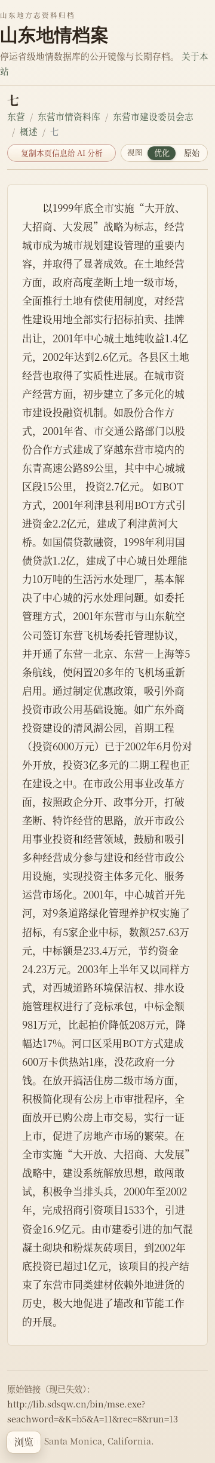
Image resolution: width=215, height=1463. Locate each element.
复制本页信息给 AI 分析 (62, 152)
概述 (29, 131)
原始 (191, 152)
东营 (16, 116)
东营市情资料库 (69, 116)
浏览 (23, 1442)
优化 (162, 152)
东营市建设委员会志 (153, 116)
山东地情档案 (54, 34)
